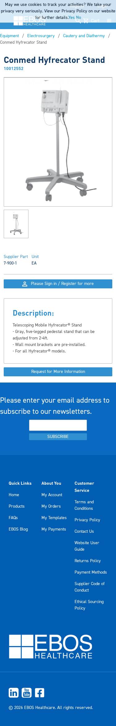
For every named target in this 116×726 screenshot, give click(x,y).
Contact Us (84, 531)
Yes (71, 17)
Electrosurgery (41, 36)
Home (14, 495)
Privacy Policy (87, 520)
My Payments (53, 529)
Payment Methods (91, 572)
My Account (51, 495)
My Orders (51, 506)
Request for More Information (58, 371)
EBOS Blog (18, 529)
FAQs (13, 518)
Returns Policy (88, 561)
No (78, 17)
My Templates (54, 518)
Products (17, 506)
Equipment (9, 36)
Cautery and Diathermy (84, 36)
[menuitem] (58, 692)
